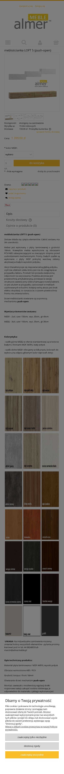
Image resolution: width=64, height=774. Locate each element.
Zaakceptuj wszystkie (32, 754)
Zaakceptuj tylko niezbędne (32, 737)
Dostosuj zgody (32, 746)
